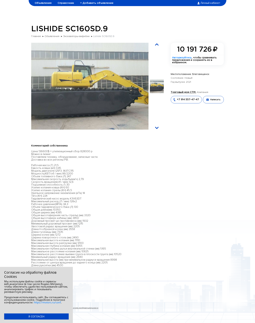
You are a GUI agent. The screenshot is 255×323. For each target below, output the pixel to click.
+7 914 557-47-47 (188, 100)
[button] (157, 44)
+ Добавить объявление (96, 3)
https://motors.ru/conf (47, 302)
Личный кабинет (210, 3)
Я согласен (36, 316)
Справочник (66, 3)
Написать (215, 100)
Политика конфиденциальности (84, 308)
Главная (36, 36)
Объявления (43, 3)
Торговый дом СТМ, (183, 92)
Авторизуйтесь (182, 58)
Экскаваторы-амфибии (76, 36)
